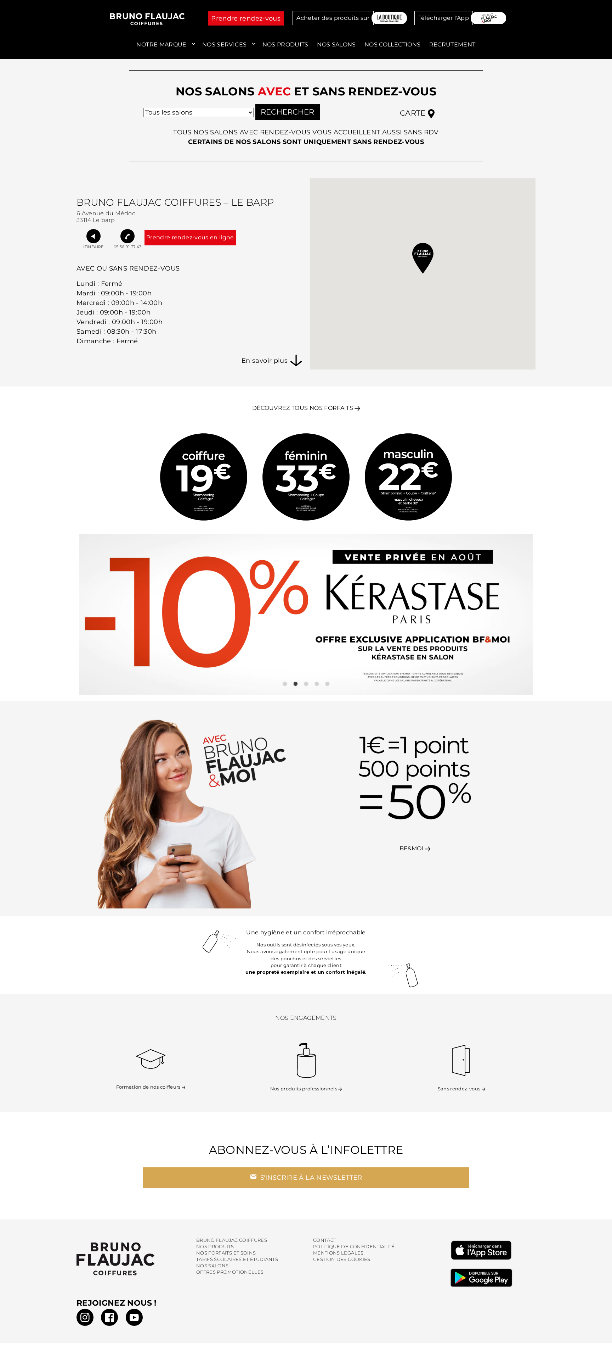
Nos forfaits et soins (226, 1253)
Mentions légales (338, 1253)
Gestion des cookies (341, 1259)
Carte (414, 113)
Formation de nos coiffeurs (148, 1087)
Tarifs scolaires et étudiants (237, 1259)
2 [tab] (295, 684)
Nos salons (336, 44)
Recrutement (452, 44)
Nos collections (392, 44)
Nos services (224, 44)
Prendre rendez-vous (245, 18)
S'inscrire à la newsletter (310, 1178)
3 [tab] (306, 684)
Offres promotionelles (230, 1272)
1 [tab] (284, 684)
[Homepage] (130, 1258)
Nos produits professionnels (303, 1088)
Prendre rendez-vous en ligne (190, 237)
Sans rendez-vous (459, 1088)
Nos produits (285, 44)
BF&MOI (412, 848)
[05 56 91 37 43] (127, 236)
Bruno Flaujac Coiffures (231, 1240)
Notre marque (161, 44)
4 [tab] (316, 684)
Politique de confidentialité (354, 1246)
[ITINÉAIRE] (93, 236)
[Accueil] (147, 19)
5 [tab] (327, 684)
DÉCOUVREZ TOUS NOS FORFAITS (302, 408)
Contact (324, 1240)
